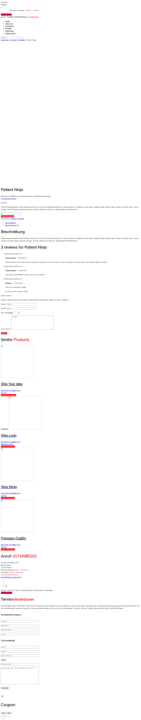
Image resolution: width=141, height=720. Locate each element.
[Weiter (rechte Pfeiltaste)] (4, 718)
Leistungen (9, 26)
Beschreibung (10, 223)
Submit (4, 333)
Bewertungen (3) (12, 225)
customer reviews (8, 198)
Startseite (5, 40)
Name (4, 304)
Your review (6, 329)
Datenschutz (10, 33)
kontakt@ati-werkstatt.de (11, 577)
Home (7, 21)
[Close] (13, 593)
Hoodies (21, 40)
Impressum (9, 31)
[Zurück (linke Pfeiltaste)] (2, 718)
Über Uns (9, 23)
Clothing (13, 40)
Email (3, 308)
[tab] (72, 223)
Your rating (5, 313)
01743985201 (33, 17)
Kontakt (8, 28)
